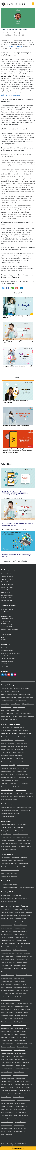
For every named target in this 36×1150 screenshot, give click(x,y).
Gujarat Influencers (6, 1125)
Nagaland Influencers (21, 1015)
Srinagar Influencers (7, 1059)
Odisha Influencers (6, 1022)
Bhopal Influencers (22, 1047)
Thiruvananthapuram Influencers (10, 972)
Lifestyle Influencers (28, 704)
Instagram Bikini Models (25, 777)
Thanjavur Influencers (19, 968)
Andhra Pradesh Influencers (24, 956)
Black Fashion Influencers (21, 688)
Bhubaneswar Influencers (22, 1028)
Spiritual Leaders (18, 787)
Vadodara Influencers (7, 1084)
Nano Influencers (22, 762)
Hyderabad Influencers (21, 1006)
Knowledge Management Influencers (11, 755)
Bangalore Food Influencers (9, 843)
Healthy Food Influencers (8, 824)
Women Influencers (6, 796)
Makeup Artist (5, 704)
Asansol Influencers (22, 1037)
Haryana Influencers (7, 912)
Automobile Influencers (8, 574)
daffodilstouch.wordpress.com (11, 95)
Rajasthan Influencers (7, 1068)
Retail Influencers (6, 787)
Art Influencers (19, 740)
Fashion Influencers (6, 688)
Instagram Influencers (7, 746)
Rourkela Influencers (20, 1031)
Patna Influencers (24, 1090)
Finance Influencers (7, 582)
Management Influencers (8, 768)
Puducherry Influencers (20, 950)
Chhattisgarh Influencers (8, 1047)
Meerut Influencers (6, 934)
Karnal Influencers (21, 993)
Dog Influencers (16, 895)
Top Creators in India (8, 570)
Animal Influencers (20, 749)
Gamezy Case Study (7, 618)
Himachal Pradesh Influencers (23, 912)
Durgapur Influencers (7, 1043)
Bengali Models (18, 758)
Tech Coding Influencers (8, 807)
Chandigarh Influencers (22, 1062)
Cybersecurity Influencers (24, 807)
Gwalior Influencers (6, 1050)
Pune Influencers (6, 1075)
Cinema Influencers (6, 727)
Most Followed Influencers (8, 783)
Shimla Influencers (6, 928)
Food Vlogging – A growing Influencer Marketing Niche (17, 524)
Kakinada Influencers (7, 997)
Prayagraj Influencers (20, 934)
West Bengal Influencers (21, 1022)
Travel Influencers (6, 600)
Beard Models (5, 710)
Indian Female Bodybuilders (9, 873)
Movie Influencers (19, 727)
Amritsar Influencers (7, 918)
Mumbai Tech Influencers (8, 816)
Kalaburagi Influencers (7, 990)
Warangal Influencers (7, 1006)
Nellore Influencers (6, 1134)
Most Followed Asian (22, 774)
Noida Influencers (6, 931)
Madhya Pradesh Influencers (23, 1043)
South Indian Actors (6, 965)
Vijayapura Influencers (7, 993)
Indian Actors (29, 793)
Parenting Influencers (8, 584)
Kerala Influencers (6, 950)
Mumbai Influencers (7, 1118)
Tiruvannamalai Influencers (24, 975)
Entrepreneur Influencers (8, 762)
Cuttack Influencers (6, 1031)
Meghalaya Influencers (21, 1012)
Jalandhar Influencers (21, 1059)
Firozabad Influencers (7, 1112)
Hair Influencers (15, 704)
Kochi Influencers (19, 978)
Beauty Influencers (7, 587)
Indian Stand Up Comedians (9, 733)
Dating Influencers (6, 793)
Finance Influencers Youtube (9, 884)
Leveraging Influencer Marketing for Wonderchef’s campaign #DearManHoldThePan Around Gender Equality (17, 450)
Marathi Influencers (6, 1131)
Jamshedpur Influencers (8, 1037)
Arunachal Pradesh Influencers (22, 1009)
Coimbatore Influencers (8, 962)
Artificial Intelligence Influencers (10, 813)
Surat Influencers (19, 1125)
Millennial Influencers (7, 790)
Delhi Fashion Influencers (26, 716)
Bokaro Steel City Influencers (9, 1090)
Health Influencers (6, 860)
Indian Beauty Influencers (8, 697)
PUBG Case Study (7, 624)
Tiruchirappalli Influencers (20, 1075)
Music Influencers (6, 730)
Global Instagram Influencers (9, 780)
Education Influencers (8, 579)
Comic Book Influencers (19, 771)
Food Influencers (6, 592)
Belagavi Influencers (22, 990)
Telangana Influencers (7, 953)
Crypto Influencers (25, 810)
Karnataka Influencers (7, 959)
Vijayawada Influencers (7, 1003)
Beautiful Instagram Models (9, 694)
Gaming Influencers (7, 595)
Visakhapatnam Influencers (24, 1003)
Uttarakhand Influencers (8, 943)
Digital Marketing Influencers (9, 810)
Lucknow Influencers (7, 921)
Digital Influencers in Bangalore (23, 796)
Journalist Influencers (7, 740)
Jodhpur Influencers (7, 1103)
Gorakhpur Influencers (7, 940)
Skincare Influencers (25, 694)
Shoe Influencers (6, 707)
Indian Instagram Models (8, 765)
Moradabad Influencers (19, 931)
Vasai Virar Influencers (23, 1100)
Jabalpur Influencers (7, 1053)
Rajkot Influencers (20, 1093)
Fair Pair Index (6, 612)
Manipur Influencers (7, 1012)
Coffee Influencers (18, 827)
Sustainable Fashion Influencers (10, 691)
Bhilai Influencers (6, 1056)
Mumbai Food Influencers (8, 846)
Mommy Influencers (6, 898)
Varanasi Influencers (19, 928)
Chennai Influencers (21, 959)
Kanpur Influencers (6, 925)
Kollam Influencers (6, 981)
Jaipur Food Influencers (25, 843)
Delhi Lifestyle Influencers (20, 909)
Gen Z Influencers (23, 783)
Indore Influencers (19, 1050)
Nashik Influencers (6, 1081)
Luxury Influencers (23, 768)
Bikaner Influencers (6, 1115)
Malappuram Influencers (8, 1100)
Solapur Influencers (18, 1097)
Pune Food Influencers (7, 840)
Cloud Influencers (6, 752)
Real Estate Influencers (7, 774)
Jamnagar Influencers (7, 1078)
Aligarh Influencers (20, 1122)
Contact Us (4, 648)
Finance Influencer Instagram (9, 887)
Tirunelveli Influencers (7, 975)
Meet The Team (6, 656)
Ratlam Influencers (21, 1112)
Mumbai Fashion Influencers (9, 719)
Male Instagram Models (7, 713)
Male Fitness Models (19, 867)
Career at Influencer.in (8, 658)
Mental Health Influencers (19, 857)
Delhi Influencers (6, 909)
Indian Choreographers (20, 737)
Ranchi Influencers (20, 1034)
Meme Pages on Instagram (20, 730)
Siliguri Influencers (6, 1040)
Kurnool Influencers (19, 1109)
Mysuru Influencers (6, 987)
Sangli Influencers (20, 1103)
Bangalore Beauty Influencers (23, 1084)
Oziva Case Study (6, 621)
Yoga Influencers (18, 860)
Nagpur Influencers (6, 1072)
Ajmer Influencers (6, 1097)
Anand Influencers (6, 1109)
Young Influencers (18, 752)
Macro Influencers (21, 790)
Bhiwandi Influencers (7, 1093)
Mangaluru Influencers (20, 984)
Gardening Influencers (7, 743)
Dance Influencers (6, 737)
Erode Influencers (22, 962)
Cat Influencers (5, 895)
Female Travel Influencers (20, 834)
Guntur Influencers (21, 946)
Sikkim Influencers (6, 1018)
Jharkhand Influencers (19, 1025)
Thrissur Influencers (19, 981)
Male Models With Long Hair (9, 716)
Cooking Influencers (6, 830)
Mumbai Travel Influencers (8, 849)
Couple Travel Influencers (25, 846)
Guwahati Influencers (7, 1028)
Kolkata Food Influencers (8, 837)
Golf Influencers (5, 857)
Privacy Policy (5, 664)
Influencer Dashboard (8, 609)
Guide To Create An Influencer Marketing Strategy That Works (15, 493)
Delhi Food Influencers (23, 837)
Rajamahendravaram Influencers (10, 1000)
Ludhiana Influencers (7, 1062)
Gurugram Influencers (7, 946)
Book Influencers (6, 771)
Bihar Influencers (6, 1025)
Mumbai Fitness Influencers (9, 876)
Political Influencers (23, 765)
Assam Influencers (6, 1009)
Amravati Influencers (20, 1128)
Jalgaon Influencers (6, 1128)
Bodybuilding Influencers (22, 863)
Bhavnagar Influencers (7, 1087)
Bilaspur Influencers (20, 1053)
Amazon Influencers (6, 749)
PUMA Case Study (7, 626)
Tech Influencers (6, 598)
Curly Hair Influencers (7, 700)
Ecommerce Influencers (27, 887)
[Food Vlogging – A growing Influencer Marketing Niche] (18, 500)
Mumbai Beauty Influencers (22, 1081)
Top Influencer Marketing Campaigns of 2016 (17, 556)
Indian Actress (15, 710)
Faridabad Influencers (20, 925)
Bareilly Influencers (20, 918)
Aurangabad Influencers (22, 1068)
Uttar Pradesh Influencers (24, 943)
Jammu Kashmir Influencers (9, 915)
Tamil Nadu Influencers (7, 956)
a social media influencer (14, 46)
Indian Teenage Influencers (9, 799)
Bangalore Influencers (21, 1118)
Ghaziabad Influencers (7, 937)
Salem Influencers (6, 968)
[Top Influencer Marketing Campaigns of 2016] (18, 532)
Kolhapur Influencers (7, 1106)
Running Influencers (7, 863)
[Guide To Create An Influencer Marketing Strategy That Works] (18, 469)
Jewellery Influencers (19, 707)
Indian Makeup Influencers (25, 697)
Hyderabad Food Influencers (24, 840)
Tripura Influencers (19, 1018)
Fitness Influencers (7, 590)
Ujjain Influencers (19, 1072)
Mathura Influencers (22, 937)
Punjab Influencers (24, 915)
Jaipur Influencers (19, 1131)
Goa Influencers (20, 1078)
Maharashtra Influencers (21, 1115)
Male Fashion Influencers (23, 713)
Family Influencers (21, 743)
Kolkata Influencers (19, 1040)
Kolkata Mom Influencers (22, 898)
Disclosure (4, 666)
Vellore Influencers (6, 978)
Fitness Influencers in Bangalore (10, 870)
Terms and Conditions (8, 661)
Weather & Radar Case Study (10, 629)
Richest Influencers (6, 758)
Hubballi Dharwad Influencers (22, 987)
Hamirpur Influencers (7, 1065)
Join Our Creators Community (11, 653)
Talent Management (7, 650)
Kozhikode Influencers (21, 997)
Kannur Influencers (6, 984)
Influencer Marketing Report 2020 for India (16, 425)
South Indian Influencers (23, 953)
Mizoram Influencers (7, 1015)
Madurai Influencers (20, 965)
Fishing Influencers (21, 746)
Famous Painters (18, 793)
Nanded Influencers (20, 1106)
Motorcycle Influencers (21, 830)
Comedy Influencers (7, 576)
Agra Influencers (20, 1065)
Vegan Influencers (6, 834)
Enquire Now (19, 1148)
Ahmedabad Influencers (23, 1087)
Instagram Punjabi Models (8, 777)
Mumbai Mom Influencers (8, 901)
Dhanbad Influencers (7, 1034)
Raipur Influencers (18, 1056)
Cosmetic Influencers (21, 700)
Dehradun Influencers (21, 921)
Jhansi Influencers (21, 940)
